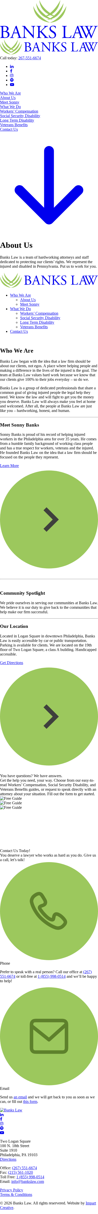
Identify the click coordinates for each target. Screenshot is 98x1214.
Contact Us (9, 129)
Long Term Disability (17, 120)
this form (30, 1101)
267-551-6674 (29, 58)
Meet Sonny (9, 102)
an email (20, 1097)
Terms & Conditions (16, 1194)
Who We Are (10, 93)
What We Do (10, 107)
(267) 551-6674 (24, 1168)
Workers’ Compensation (19, 111)
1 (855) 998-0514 (52, 976)
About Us (8, 98)
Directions (8, 1159)
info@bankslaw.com (27, 1181)
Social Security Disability (20, 116)
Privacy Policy (11, 1190)
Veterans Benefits (14, 125)
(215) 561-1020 (20, 1172)
